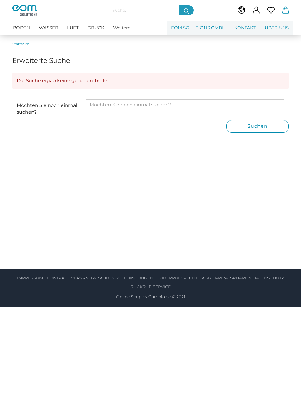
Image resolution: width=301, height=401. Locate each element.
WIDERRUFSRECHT (177, 278)
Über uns (277, 28)
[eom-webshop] (55, 10)
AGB (206, 278)
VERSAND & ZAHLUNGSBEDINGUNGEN (112, 278)
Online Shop (128, 296)
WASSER (48, 28)
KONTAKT (57, 278)
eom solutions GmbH (198, 28)
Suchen (257, 126)
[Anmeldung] (256, 10)
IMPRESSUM (30, 278)
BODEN (21, 28)
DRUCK (96, 28)
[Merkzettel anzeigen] (271, 10)
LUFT (73, 28)
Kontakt (245, 28)
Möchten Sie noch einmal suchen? (47, 108)
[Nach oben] (285, 392)
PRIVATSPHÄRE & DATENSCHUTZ (249, 278)
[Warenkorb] (285, 10)
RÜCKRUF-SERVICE (151, 286)
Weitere (122, 28)
